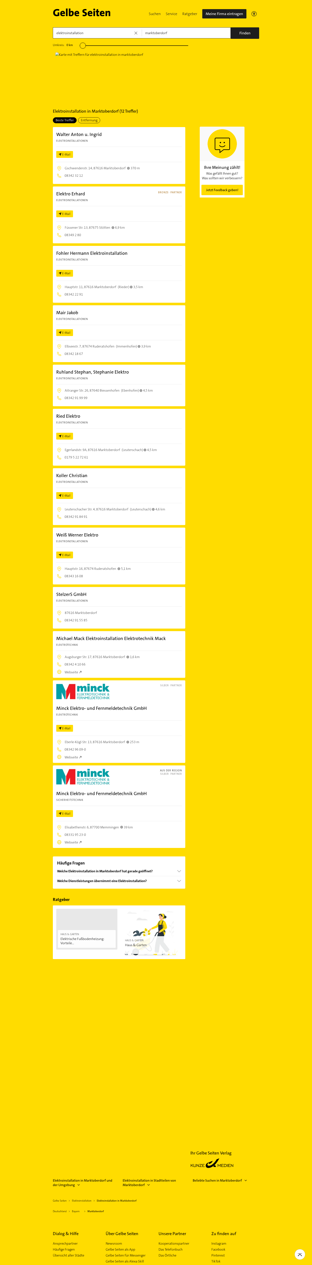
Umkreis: (63, 45)
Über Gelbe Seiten (122, 1233)
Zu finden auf (223, 1233)
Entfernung (89, 120)
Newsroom (114, 1243)
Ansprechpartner (65, 1243)
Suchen (155, 13)
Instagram (218, 1243)
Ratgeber (189, 13)
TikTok (216, 1261)
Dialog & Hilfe (66, 1233)
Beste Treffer (65, 120)
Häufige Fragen (64, 1249)
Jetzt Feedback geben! (222, 190)
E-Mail (66, 154)
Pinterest (218, 1255)
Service (171, 13)
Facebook (218, 1249)
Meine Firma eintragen (224, 13)
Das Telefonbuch (171, 1249)
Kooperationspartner (174, 1243)
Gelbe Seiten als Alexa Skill (125, 1261)
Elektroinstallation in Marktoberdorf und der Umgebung (82, 1182)
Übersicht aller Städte (68, 1255)
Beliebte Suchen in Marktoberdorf (217, 1180)
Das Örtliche (167, 1255)
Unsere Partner (172, 1233)
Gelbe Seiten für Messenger (126, 1255)
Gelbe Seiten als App (120, 1249)
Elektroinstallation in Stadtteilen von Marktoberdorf (149, 1182)
